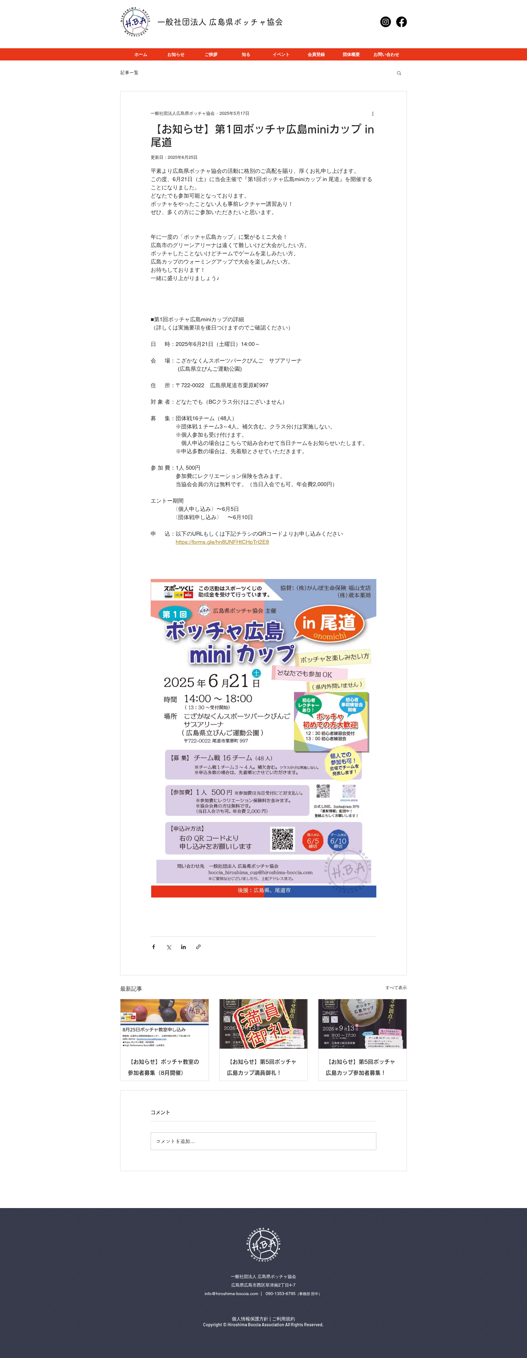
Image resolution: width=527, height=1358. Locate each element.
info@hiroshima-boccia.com (231, 1293)
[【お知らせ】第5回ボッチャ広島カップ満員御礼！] (264, 1024)
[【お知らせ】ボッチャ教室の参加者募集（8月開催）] (164, 1024)
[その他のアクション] (372, 113)
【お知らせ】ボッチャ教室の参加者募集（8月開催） (163, 1067)
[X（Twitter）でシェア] (168, 947)
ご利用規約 (283, 1318)
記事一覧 (129, 72)
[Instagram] (385, 21)
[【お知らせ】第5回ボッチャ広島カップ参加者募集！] (362, 1024)
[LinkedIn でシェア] (183, 947)
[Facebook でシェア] (153, 947)
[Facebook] (401, 21)
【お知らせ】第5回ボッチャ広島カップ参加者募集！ (360, 1067)
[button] (399, 72)
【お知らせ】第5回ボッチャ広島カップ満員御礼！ (261, 1067)
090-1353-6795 (281, 1293)
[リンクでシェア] (198, 947)
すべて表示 (396, 987)
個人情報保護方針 (250, 1318)
